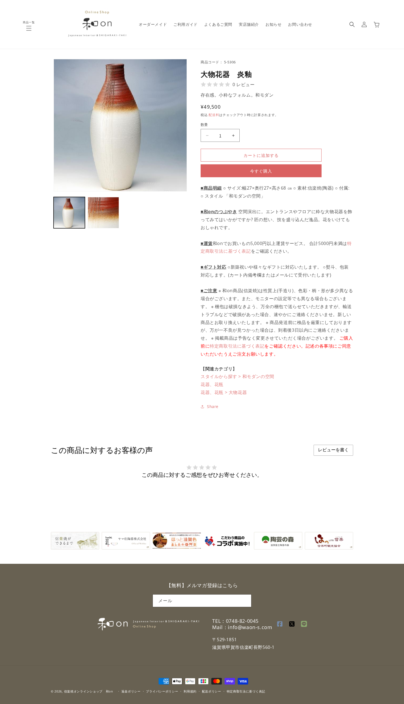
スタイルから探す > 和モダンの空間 (237, 376)
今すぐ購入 (261, 171)
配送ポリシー (211, 691)
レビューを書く (333, 449)
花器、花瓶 (212, 384)
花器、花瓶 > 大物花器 (224, 392)
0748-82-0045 (242, 621)
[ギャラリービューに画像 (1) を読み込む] (69, 212)
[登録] (245, 600)
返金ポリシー (131, 691)
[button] (29, 28)
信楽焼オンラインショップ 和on (88, 691)
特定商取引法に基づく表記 (237, 346)
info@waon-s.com (250, 627)
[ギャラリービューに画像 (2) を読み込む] (103, 212)
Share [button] (212, 406)
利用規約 (190, 691)
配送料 (214, 114)
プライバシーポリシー (162, 691)
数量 (204, 124)
